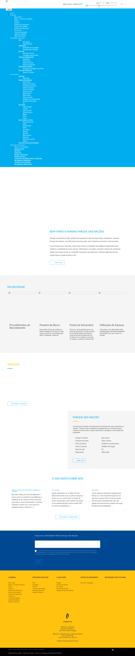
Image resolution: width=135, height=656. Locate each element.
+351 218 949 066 (67, 636)
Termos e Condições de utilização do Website (48, 653)
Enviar (38, 561)
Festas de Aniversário (81, 325)
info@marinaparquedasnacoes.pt (67, 641)
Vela (33, 583)
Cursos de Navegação (38, 588)
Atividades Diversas (38, 590)
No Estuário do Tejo (62, 588)
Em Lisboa (60, 586)
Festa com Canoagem (87, 583)
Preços (10, 586)
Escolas (34, 586)
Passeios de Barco (50, 325)
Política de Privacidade (15, 653)
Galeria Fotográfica (14, 600)
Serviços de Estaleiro (14, 592)
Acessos (10, 588)
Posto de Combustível (15, 594)
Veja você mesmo (13, 602)
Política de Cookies (28, 653)
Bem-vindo (11, 583)
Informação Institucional (115, 577)
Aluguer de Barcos (37, 592)
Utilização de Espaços (112, 325)
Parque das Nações (62, 585)
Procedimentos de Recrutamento (19, 326)
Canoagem (35, 585)
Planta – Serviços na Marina (16, 585)
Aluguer (59, 583)
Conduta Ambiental (14, 598)
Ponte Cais (11, 596)
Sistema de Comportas (15, 590)
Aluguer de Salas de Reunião (65, 590)
